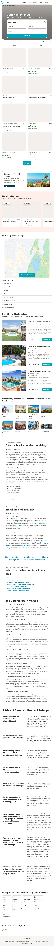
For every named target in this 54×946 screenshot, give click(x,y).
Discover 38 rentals (27, 275)
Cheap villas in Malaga (46, 41)
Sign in (40, 2)
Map (15, 45)
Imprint (27, 941)
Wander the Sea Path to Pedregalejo (17, 586)
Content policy (45, 941)
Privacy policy (37, 941)
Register (46, 2)
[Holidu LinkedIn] (27, 938)
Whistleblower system (27, 943)
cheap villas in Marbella (12, 527)
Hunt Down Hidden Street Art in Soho (18, 580)
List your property (32, 2)
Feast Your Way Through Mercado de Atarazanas (21, 584)
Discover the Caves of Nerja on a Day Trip (19, 588)
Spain (24, 41)
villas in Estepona (16, 523)
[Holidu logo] (8, 2)
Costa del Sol (36, 41)
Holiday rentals (18, 41)
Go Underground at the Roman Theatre (18, 582)
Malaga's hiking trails (37, 542)
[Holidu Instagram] (24, 938)
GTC (32, 941)
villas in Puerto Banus (24, 545)
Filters (40, 45)
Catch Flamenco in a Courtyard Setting (18, 590)
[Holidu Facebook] (30, 938)
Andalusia (29, 41)
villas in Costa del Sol (39, 523)
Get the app (23, 2)
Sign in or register (9, 186)
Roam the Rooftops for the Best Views (18, 578)
